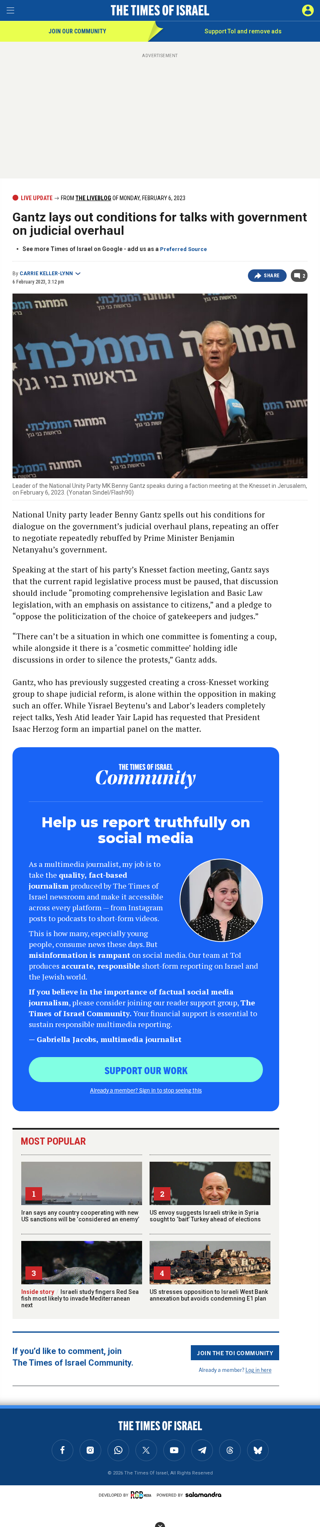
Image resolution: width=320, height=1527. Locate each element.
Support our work (146, 1070)
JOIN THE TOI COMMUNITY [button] (235, 1352)
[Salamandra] (203, 1494)
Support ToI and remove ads (243, 31)
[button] (308, 10)
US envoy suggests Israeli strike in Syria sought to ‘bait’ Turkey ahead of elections (205, 1216)
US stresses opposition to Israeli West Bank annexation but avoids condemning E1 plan (209, 1295)
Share (272, 276)
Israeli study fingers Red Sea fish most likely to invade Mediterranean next (80, 1298)
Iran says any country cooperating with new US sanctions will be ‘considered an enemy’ (80, 1216)
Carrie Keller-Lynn (46, 273)
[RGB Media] (142, 1495)
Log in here (258, 1369)
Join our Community (77, 31)
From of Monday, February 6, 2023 (122, 198)
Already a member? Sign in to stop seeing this (146, 1090)
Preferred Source (183, 249)
